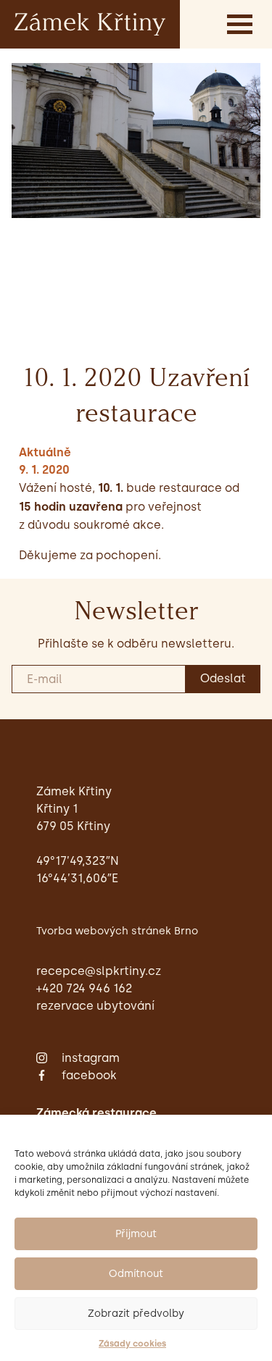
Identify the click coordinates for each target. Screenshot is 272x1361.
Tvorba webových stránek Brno (117, 930)
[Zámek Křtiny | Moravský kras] (90, 23)
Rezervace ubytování (95, 1006)
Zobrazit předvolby (136, 1313)
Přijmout (136, 1234)
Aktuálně (45, 452)
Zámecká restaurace (96, 1113)
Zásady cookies (132, 1344)
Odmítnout (136, 1274)
